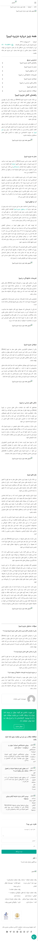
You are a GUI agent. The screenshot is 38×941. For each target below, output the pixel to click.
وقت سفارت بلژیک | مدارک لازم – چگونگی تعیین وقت (12, 900)
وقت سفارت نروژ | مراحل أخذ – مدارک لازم (29, 900)
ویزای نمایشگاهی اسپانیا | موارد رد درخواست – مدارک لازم (18, 746)
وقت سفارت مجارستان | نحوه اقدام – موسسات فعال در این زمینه (12, 883)
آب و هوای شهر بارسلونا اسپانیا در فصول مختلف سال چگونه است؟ (16, 769)
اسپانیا (29, 7)
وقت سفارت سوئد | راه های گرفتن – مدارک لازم (28, 894)
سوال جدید (19, 726)
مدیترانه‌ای (16, 167)
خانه (35, 7)
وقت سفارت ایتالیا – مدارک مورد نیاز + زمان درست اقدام (28, 883)
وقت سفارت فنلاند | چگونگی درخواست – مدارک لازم (14, 892)
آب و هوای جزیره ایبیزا (20, 209)
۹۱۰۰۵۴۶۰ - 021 (6, 44)
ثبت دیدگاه (19, 852)
